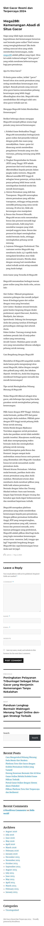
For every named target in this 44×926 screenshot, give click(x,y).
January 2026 (12, 854)
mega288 (7, 55)
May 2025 (10, 879)
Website (7, 638)
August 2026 (11, 831)
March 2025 (11, 886)
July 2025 (10, 873)
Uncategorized (12, 910)
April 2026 (10, 844)
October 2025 (12, 863)
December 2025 (13, 857)
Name (6, 616)
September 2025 (13, 866)
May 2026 (10, 841)
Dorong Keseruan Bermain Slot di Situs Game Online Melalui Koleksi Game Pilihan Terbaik (23, 776)
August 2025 (11, 870)
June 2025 (10, 876)
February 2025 (12, 889)
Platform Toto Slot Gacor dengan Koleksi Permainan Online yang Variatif (20, 766)
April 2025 (10, 882)
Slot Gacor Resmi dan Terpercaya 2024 (18, 9)
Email (6, 627)
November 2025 (13, 860)
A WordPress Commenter (14, 810)
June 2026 (10, 838)
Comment (8, 582)
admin (9, 555)
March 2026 (11, 847)
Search (6, 733)
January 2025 (11, 892)
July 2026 (10, 835)
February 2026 (12, 851)
